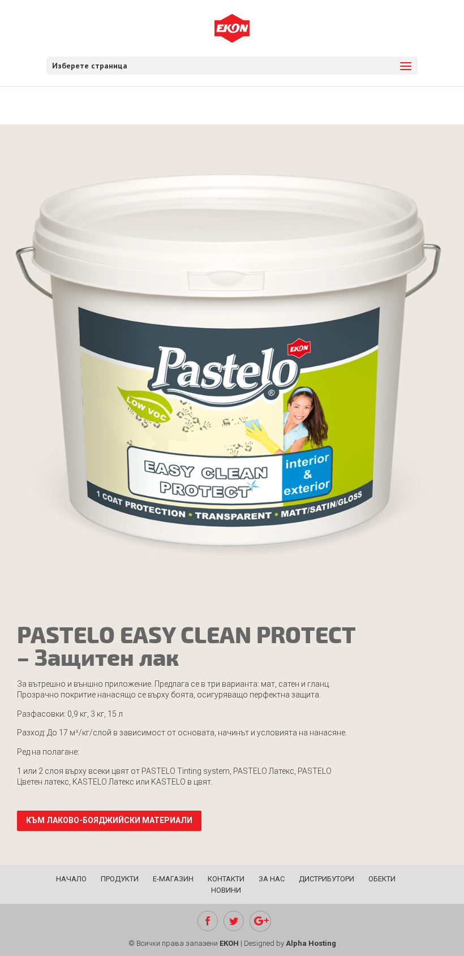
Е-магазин (173, 879)
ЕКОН (229, 943)
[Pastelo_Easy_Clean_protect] (232, 585)
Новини (226, 890)
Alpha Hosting (311, 943)
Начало (71, 879)
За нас (272, 879)
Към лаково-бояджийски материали (109, 820)
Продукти (120, 879)
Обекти (382, 879)
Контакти (226, 879)
